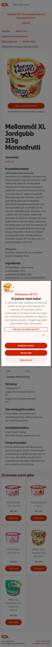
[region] (26, 323)
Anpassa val (26, 360)
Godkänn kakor (26, 345)
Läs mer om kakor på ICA (26, 329)
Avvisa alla (26, 352)
